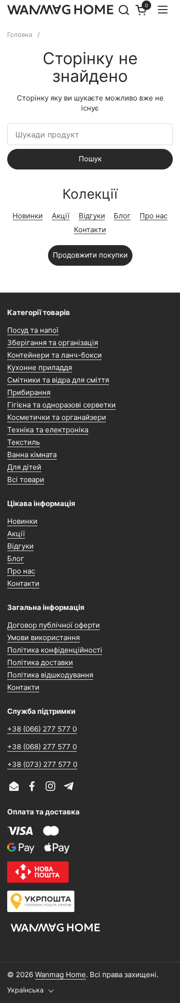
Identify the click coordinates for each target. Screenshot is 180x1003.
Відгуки (92, 215)
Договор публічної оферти (53, 625)
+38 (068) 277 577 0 (42, 746)
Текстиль (23, 442)
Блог (122, 215)
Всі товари (25, 479)
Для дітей (24, 467)
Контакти (90, 229)
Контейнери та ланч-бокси (54, 355)
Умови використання (43, 637)
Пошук (90, 158)
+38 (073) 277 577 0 (42, 764)
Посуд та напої (33, 330)
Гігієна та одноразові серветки (61, 404)
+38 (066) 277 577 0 (42, 728)
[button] (124, 10)
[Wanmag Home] (60, 9)
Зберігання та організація (52, 342)
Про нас (154, 215)
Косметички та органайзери (56, 417)
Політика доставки (40, 662)
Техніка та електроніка (47, 429)
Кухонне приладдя (39, 367)
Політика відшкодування (50, 674)
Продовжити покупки (90, 254)
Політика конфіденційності (54, 649)
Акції (61, 215)
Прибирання (28, 392)
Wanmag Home (60, 974)
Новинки (27, 215)
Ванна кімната (32, 454)
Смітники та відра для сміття (58, 379)
